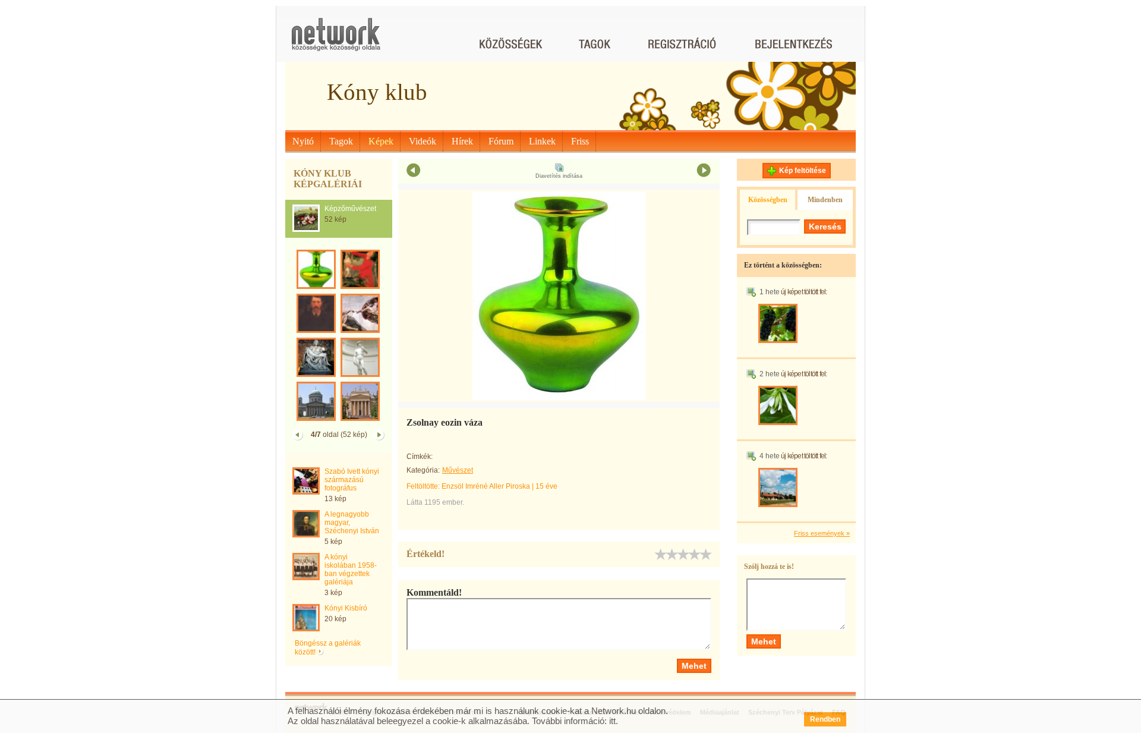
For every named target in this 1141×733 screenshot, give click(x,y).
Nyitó (303, 141)
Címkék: (419, 456)
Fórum (500, 141)
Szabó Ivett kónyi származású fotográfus (351, 479)
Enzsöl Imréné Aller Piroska (486, 486)
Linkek (542, 141)
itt (612, 721)
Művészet (457, 470)
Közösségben (767, 200)
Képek (380, 141)
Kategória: (423, 470)
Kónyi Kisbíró (345, 608)
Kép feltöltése (802, 170)
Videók (422, 141)
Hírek (462, 141)
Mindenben (825, 200)
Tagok (341, 141)
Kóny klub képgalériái (328, 178)
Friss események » (822, 533)
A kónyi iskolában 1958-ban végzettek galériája (350, 569)
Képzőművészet (350, 209)
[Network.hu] (336, 40)
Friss (580, 141)
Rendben (825, 719)
